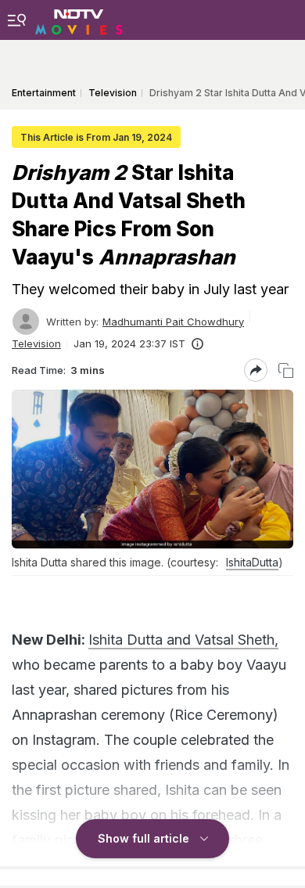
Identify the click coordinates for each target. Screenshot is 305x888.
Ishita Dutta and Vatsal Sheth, (183, 639)
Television (36, 343)
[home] (79, 19)
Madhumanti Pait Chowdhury (173, 321)
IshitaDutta (252, 562)
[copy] (285, 370)
